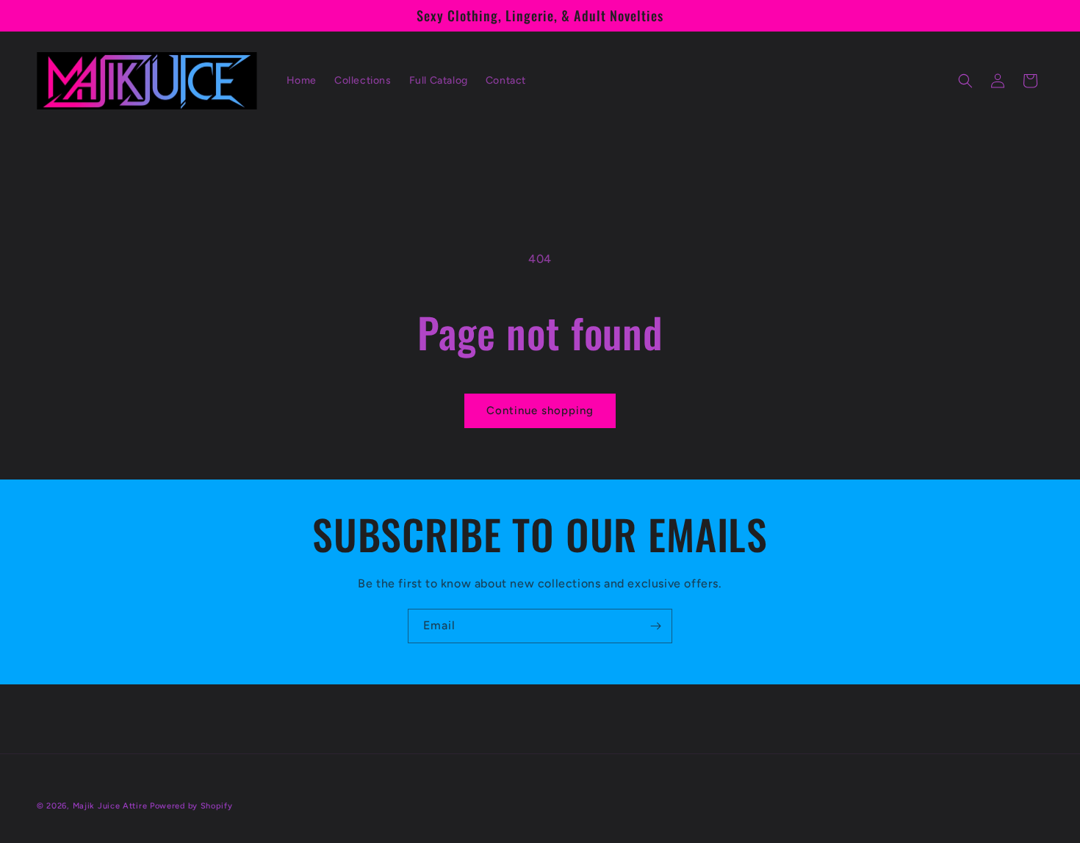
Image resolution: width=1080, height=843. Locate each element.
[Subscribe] (655, 626)
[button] (965, 81)
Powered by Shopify (191, 806)
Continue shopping (540, 410)
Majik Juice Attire (110, 806)
